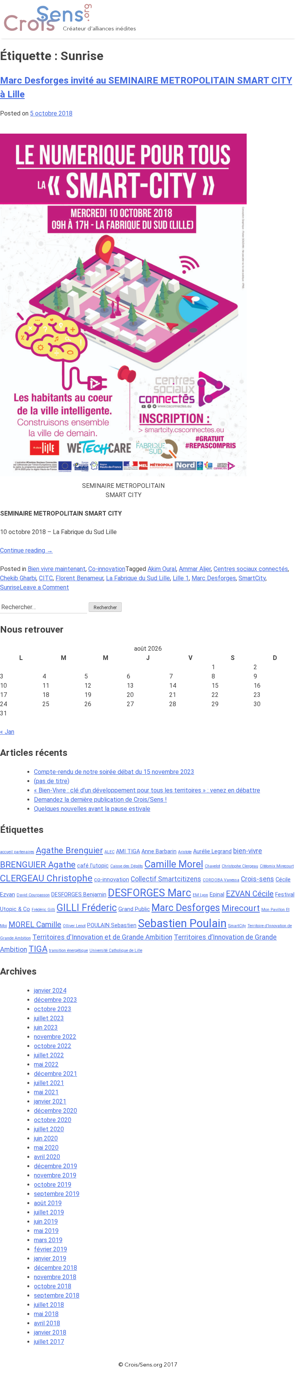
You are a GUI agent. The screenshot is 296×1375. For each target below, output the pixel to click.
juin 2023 (46, 1027)
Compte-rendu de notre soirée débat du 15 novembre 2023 (114, 771)
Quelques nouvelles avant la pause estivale (92, 808)
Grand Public (134, 909)
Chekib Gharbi (18, 578)
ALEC (109, 851)
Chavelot (212, 866)
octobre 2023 (52, 1009)
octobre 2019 (52, 1184)
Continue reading (26, 550)
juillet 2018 (49, 1304)
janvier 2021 (50, 1101)
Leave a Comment (44, 587)
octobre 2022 (52, 1046)
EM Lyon (200, 895)
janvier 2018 (50, 1332)
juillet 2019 (49, 1212)
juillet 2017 (49, 1341)
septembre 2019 (56, 1193)
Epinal (217, 894)
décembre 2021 (55, 1073)
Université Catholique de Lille (115, 950)
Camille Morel (174, 864)
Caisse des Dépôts (126, 866)
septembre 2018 (56, 1295)
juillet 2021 (49, 1083)
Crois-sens (257, 879)
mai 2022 (46, 1064)
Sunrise (10, 587)
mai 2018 (46, 1314)
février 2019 (50, 1249)
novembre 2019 (55, 1175)
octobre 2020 (52, 1120)
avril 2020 (47, 1157)
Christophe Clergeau (240, 866)
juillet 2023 (49, 1018)
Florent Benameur (79, 578)
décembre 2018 (55, 1267)
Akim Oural (162, 569)
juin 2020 (46, 1138)
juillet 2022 (49, 1055)
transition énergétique (68, 950)
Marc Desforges (214, 578)
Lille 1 (181, 578)
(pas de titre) (51, 781)
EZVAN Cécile (250, 893)
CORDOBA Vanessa (221, 880)
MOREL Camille (34, 924)
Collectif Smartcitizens (166, 879)
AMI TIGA (128, 851)
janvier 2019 (50, 1258)
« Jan (7, 731)
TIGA (38, 949)
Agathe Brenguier (69, 850)
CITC (46, 578)
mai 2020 (46, 1147)
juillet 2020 (49, 1129)
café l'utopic (93, 866)
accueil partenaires (17, 851)
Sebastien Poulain (182, 923)
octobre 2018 (52, 1286)
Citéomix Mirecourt (277, 866)
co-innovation (111, 879)
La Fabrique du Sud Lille (138, 578)
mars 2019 (48, 1240)
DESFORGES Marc (149, 893)
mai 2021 (46, 1092)
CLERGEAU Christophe (46, 878)
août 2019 (48, 1203)
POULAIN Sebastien (111, 925)
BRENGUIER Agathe (38, 864)
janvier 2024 (50, 990)
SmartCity (252, 578)
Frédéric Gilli (43, 909)
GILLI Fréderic (87, 907)
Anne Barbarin (159, 851)
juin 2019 (46, 1221)
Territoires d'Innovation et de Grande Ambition (102, 937)
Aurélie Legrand (212, 851)
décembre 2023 (55, 999)
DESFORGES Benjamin (78, 894)
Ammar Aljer (195, 569)
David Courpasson (33, 895)
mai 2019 (46, 1230)
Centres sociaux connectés (251, 569)
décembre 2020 (55, 1110)
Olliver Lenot (74, 925)
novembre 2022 (55, 1036)
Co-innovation (106, 569)
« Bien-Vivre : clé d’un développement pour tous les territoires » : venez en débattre (147, 790)
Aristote (185, 851)
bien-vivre (247, 851)
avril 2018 (47, 1323)
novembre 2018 (55, 1277)
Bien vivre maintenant (57, 569)
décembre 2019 (55, 1166)
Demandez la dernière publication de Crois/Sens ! (100, 799)
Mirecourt (241, 908)
